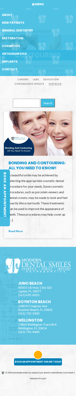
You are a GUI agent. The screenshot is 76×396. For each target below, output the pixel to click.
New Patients (13, 23)
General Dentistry (17, 30)
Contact (9, 69)
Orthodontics (14, 54)
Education (51, 79)
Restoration (12, 38)
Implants (10, 61)
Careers (22, 79)
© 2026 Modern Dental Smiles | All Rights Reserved (34, 372)
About (7, 15)
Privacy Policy (38, 378)
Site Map (69, 372)
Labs (36, 79)
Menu (39, 4)
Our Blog (55, 84)
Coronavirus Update (29, 84)
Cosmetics (11, 46)
